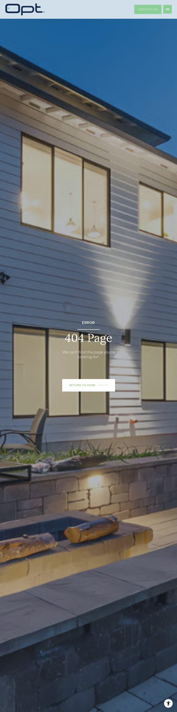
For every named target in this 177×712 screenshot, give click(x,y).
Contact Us (148, 9)
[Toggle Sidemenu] (167, 9)
